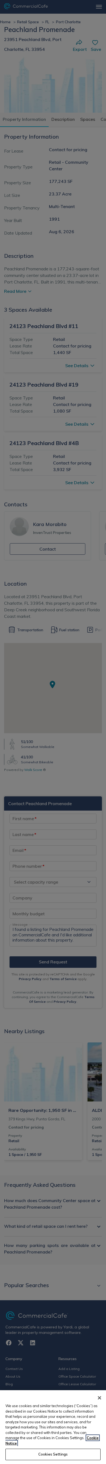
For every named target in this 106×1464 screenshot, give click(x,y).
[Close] (99, 1398)
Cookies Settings (53, 1454)
